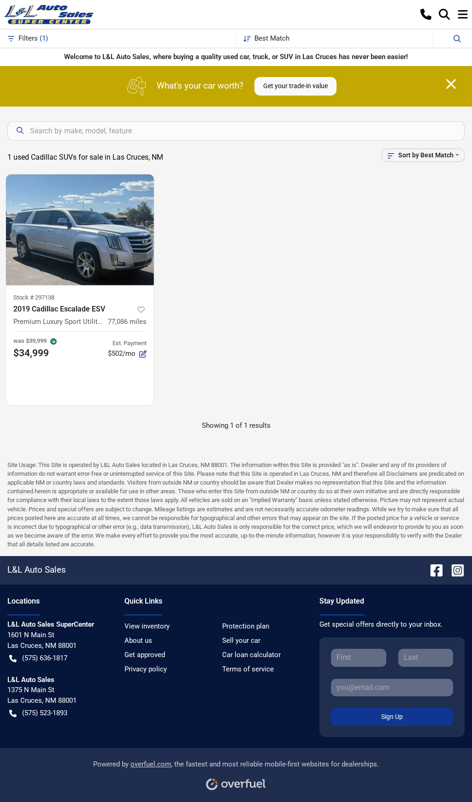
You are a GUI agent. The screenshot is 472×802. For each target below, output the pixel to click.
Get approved (144, 655)
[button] (426, 14)
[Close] (451, 84)
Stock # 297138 (33, 297)
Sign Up (392, 716)
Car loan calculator (251, 655)
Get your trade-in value (295, 86)
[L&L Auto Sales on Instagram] (454, 570)
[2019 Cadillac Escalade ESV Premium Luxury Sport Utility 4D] (80, 229)
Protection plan (245, 626)
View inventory (147, 626)
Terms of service (248, 669)
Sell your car (241, 640)
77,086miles (127, 321)
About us (138, 640)
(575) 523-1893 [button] (44, 713)
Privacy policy (145, 669)
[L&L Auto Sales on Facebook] (432, 570)
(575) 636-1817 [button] (44, 658)
